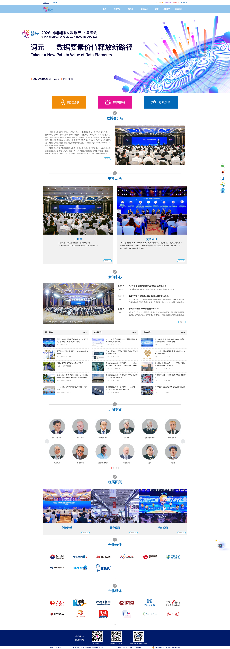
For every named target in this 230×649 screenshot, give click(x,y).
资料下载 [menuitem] (166, 9)
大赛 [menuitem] (157, 9)
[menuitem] (105, 9)
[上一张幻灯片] (48, 303)
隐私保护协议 (55, 647)
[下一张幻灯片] (110, 303)
